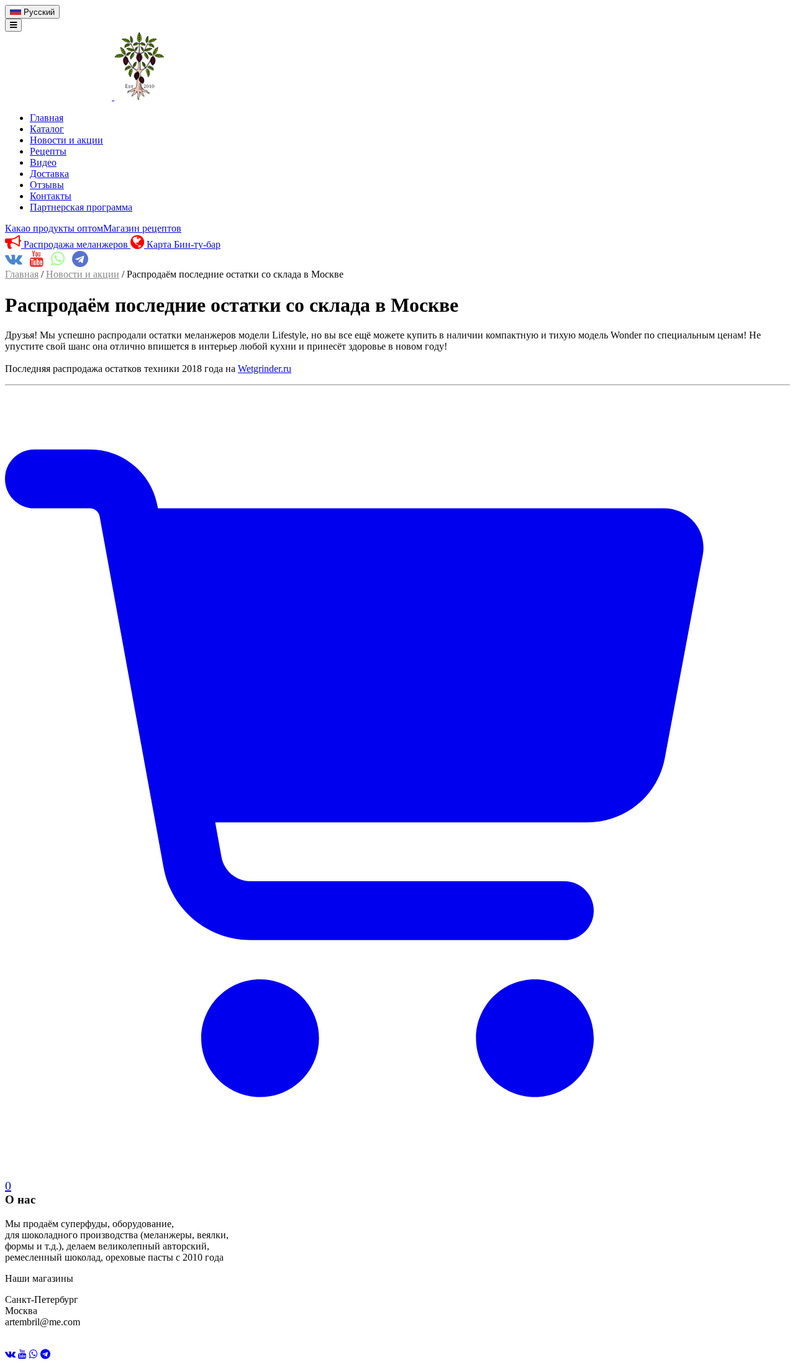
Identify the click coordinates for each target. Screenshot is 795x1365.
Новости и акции (66, 140)
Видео (43, 162)
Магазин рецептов (142, 228)
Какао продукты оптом (54, 228)
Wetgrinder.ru (264, 368)
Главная (46, 117)
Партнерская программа (81, 207)
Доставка (49, 173)
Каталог (47, 129)
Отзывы (47, 184)
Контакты (50, 196)
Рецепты (48, 151)
